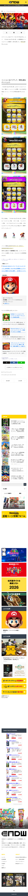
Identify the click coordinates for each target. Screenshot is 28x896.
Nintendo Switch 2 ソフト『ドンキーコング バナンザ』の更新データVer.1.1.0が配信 (18, 330)
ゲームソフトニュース (7, 372)
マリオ (14, 374)
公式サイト (6, 303)
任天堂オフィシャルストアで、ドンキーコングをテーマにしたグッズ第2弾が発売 (18, 315)
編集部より (4, 867)
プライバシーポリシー (20, 861)
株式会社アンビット (19, 863)
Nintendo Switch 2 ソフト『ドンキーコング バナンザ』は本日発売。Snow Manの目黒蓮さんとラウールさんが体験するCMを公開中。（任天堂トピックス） (14, 268)
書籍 (20, 493)
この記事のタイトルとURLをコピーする (14, 367)
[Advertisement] (14, 61)
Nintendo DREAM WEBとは (21, 857)
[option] (7, 818)
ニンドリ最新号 (7, 493)
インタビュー (4, 861)
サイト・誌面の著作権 (20, 859)
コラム (3, 865)
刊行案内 (3, 863)
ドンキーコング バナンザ (8, 374)
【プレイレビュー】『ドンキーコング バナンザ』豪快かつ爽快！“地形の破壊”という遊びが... (18, 344)
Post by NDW (5, 697)
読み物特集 (4, 859)
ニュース (3, 857)
